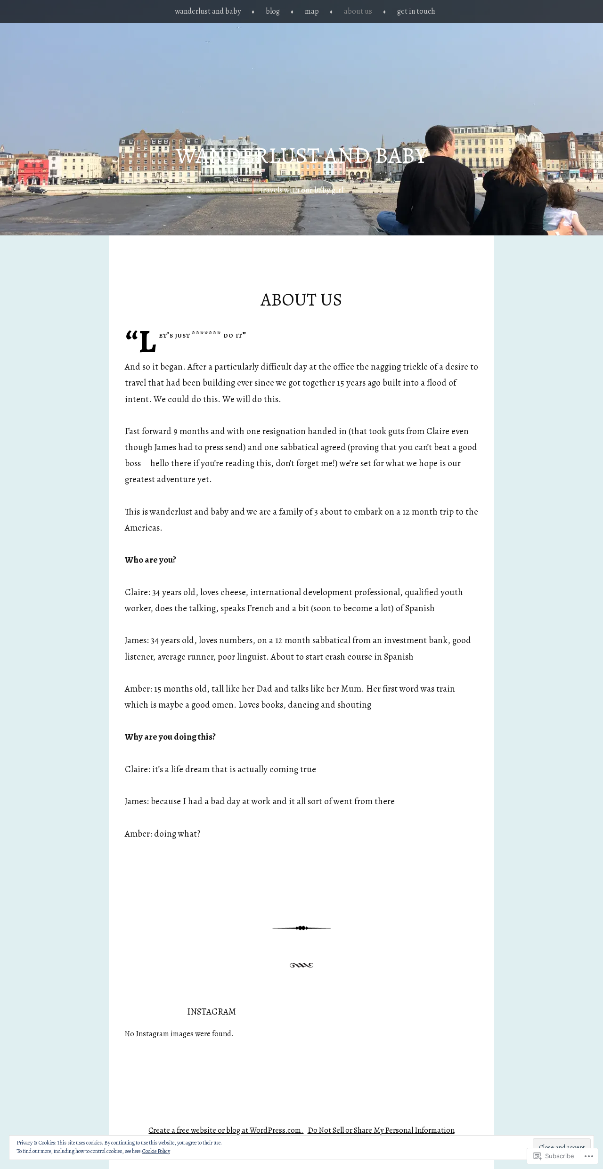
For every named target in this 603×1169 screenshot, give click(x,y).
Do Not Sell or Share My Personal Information (381, 1130)
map (312, 11)
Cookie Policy (156, 1151)
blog (273, 11)
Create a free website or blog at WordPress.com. (225, 1130)
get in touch (416, 11)
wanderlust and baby (208, 11)
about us (358, 11)
